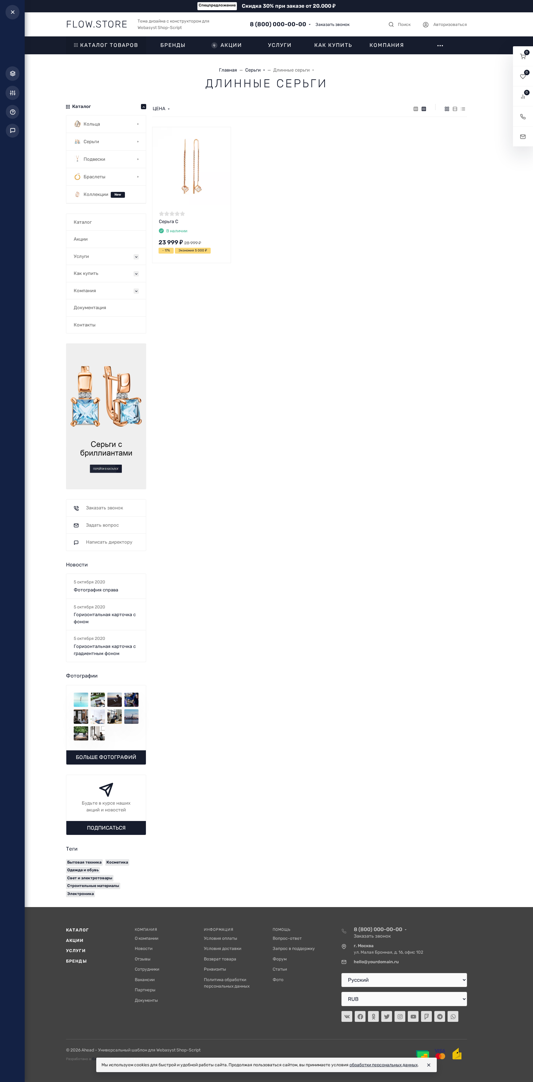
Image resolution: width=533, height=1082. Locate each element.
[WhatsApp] (453, 1016)
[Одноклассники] (373, 1016)
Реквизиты (215, 969)
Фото (278, 979)
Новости (143, 948)
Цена (159, 108)
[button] (523, 56)
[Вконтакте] (346, 1016)
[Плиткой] (447, 108)
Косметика (117, 862)
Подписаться (106, 828)
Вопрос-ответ (287, 938)
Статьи (280, 969)
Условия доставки (222, 948)
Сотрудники (147, 969)
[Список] (455, 108)
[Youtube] (413, 1016)
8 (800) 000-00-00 (278, 24)
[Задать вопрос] (523, 136)
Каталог (77, 929)
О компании (146, 938)
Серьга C (168, 221)
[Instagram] (400, 1016)
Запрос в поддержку (294, 948)
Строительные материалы (93, 885)
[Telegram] (439, 1016)
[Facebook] (360, 1016)
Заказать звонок (332, 24)
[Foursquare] (426, 1016)
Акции (75, 940)
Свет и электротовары (89, 878)
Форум (280, 958)
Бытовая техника (84, 862)
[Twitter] (386, 1016)
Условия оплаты (220, 938)
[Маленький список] (416, 108)
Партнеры (145, 989)
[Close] (428, 1065)
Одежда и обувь (83, 870)
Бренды (76, 961)
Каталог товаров (109, 45)
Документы (146, 1000)
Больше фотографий (106, 757)
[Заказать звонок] (523, 116)
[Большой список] (424, 108)
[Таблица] (463, 108)
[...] (106, 416)
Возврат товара (220, 958)
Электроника (80, 893)
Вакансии (145, 979)
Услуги (76, 950)
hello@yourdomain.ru (376, 961)
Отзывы (143, 958)
